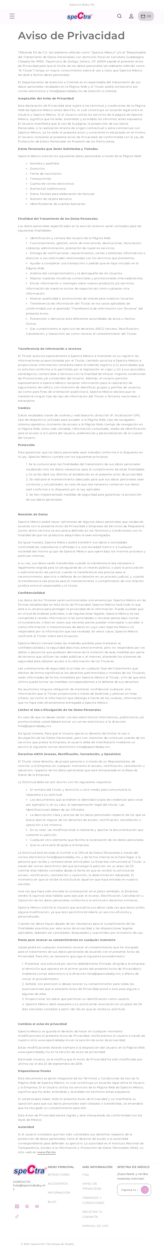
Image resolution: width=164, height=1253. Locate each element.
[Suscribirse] (145, 1190)
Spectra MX (38, 1244)
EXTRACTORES (59, 1174)
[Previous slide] (5, 5)
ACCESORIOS (58, 1183)
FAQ (85, 1174)
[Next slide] (158, 5)
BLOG (52, 1202)
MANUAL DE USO (95, 1226)
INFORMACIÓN (59, 1192)
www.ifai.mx (46, 1152)
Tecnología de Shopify (60, 1244)
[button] (12, 16)
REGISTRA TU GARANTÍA (92, 1214)
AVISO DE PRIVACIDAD (92, 1186)
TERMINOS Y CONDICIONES (93, 1200)
